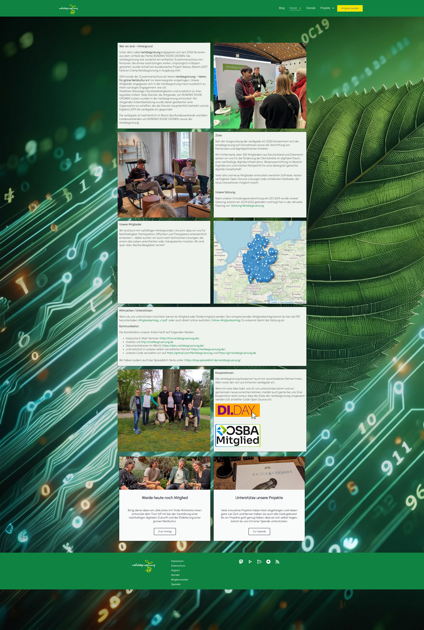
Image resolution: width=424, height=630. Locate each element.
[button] (275, 257)
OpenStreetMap (287, 302)
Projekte (325, 8)
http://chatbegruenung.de (157, 342)
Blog (282, 8)
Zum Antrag (165, 531)
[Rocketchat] (259, 562)
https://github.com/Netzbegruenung (189, 353)
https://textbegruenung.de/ (208, 349)
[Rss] (277, 562)
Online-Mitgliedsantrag (225, 320)
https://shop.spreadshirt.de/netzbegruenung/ (213, 360)
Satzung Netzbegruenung (247, 205)
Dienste (311, 8)
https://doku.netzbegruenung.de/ (183, 345)
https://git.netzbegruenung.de (237, 353)
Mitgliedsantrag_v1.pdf (153, 320)
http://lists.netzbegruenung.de (179, 338)
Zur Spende (259, 531)
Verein (293, 8)
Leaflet (274, 302)
